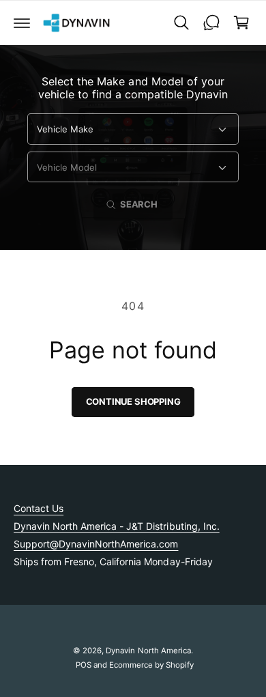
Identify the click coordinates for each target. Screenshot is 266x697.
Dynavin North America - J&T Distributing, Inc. (117, 526)
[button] (22, 23)
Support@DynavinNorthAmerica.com (96, 544)
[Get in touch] (211, 23)
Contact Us (38, 508)
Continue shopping (133, 401)
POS (83, 665)
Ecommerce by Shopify (151, 665)
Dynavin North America (148, 650)
